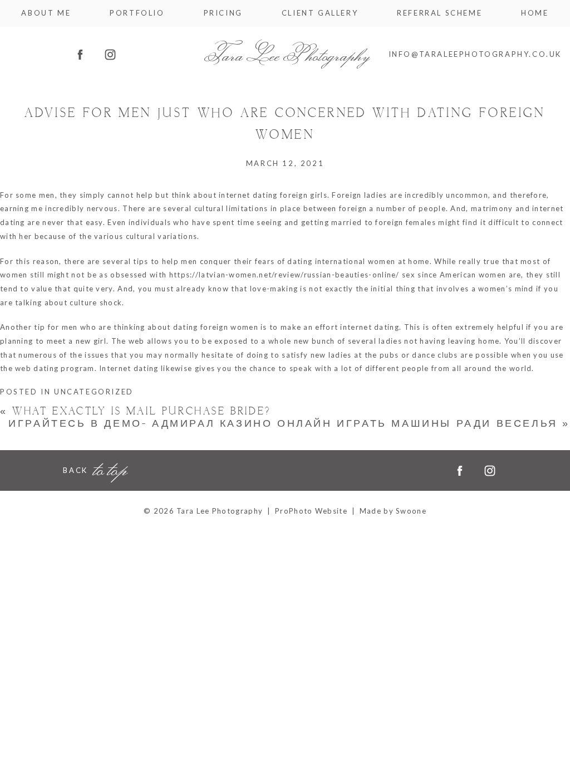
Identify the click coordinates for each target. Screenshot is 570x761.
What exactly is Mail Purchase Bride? (135, 411)
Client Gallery (320, 13)
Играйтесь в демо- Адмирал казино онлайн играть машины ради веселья (289, 423)
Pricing (223, 13)
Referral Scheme (439, 13)
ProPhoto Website (311, 510)
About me (46, 13)
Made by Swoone (393, 510)
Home (534, 13)
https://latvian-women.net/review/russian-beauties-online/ (284, 274)
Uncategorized (94, 391)
